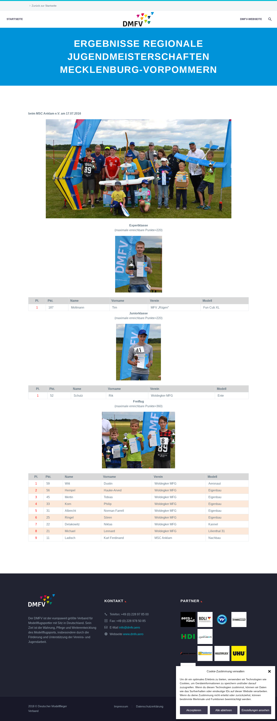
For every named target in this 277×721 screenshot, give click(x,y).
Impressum (121, 706)
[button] (269, 671)
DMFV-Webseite (251, 19)
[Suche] (269, 19)
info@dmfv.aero (129, 627)
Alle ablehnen (223, 710)
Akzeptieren (193, 710)
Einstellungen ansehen (255, 710)
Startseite (15, 19)
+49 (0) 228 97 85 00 (135, 614)
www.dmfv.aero (133, 634)
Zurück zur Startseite (44, 5)
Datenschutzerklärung (149, 706)
